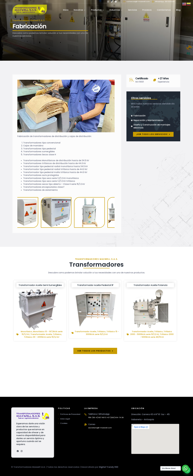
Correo (91, 424)
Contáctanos (164, 10)
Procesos (147, 10)
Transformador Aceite (41, 334)
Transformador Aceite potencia (150, 285)
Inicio (65, 10)
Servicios (132, 10)
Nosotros (78, 10)
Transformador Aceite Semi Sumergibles (40, 285)
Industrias (114, 10)
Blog (178, 10)
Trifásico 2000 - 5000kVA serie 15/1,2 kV (151, 333)
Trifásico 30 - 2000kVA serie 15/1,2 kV (41, 337)
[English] (184, 3)
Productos (96, 10)
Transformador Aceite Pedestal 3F (95, 285)
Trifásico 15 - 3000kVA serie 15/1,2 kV (102, 333)
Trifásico (57, 334)
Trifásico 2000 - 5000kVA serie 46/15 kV (157, 335)
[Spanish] (189, 3)
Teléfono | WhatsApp (98, 414)
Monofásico (26, 331)
